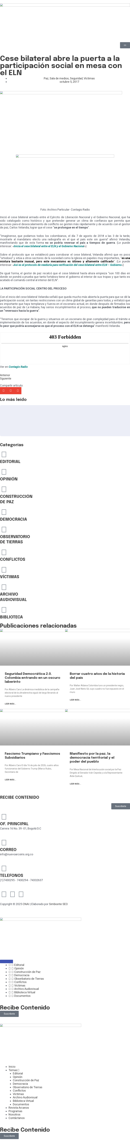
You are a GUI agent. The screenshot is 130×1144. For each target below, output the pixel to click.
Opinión (17, 1077)
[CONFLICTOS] (4, 552)
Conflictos (19, 1090)
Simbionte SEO (58, 904)
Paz (46, 78)
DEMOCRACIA (13, 519)
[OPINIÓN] (4, 472)
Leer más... (10, 704)
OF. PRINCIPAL (14, 824)
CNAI (26, 904)
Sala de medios (59, 78)
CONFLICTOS (12, 559)
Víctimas (89, 78)
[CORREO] (4, 843)
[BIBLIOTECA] (4, 610)
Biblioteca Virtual (23, 1100)
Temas (13, 1070)
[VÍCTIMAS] (4, 570)
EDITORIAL (10, 462)
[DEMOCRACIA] (4, 512)
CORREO (8, 850)
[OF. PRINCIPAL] (4, 817)
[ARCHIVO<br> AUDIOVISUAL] (4, 587)
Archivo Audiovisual (25, 1097)
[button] (3, 390)
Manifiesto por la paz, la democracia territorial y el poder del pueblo (92, 757)
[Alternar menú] (6, 961)
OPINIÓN (9, 479)
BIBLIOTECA (11, 617)
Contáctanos (17, 1118)
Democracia (20, 1083)
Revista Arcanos (19, 1107)
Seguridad (76, 78)
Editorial (18, 1073)
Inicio (12, 1066)
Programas (15, 1111)
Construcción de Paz (26, 1080)
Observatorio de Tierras (27, 1087)
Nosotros (14, 1114)
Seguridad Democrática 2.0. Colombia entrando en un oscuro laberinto (32, 678)
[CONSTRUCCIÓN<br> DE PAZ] (4, 489)
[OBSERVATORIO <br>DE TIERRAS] (4, 529)
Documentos (21, 1104)
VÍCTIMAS (9, 577)
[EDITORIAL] (4, 454)
